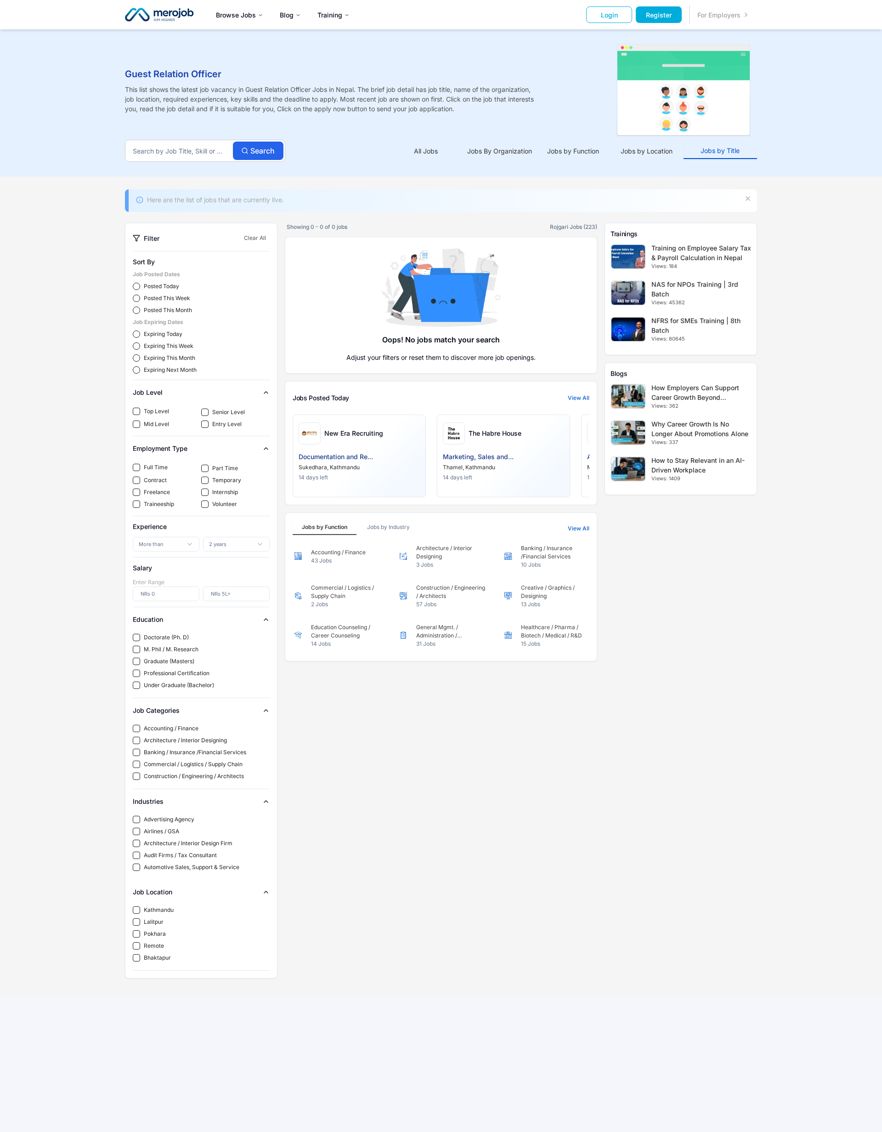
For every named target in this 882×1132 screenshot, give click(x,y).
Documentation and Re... (336, 457)
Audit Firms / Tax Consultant (180, 855)
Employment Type (160, 448)
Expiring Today (163, 333)
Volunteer (224, 504)
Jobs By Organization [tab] (499, 151)
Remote (154, 945)
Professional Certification (176, 673)
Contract (155, 480)
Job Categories (156, 710)
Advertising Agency (169, 819)
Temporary (226, 480)
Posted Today (161, 286)
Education (148, 619)
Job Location (152, 892)
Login (609, 15)
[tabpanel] (441, 596)
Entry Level (227, 424)
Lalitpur (154, 921)
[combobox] (166, 544)
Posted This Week (167, 298)
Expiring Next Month (170, 369)
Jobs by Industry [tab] (388, 526)
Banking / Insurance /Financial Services (195, 752)
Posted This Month (168, 310)
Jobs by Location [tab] (647, 151)
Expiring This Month (169, 357)
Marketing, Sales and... (478, 457)
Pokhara (155, 933)
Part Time (225, 468)
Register (659, 15)
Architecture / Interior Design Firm (188, 843)
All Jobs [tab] (426, 151)
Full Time (156, 467)
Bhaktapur (157, 957)
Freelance (157, 492)
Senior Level (228, 412)
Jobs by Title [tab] (720, 150)
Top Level (156, 411)
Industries (148, 801)
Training (329, 15)
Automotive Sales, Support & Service (191, 867)
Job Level (148, 392)
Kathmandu (159, 909)
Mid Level (156, 424)
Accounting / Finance (171, 728)
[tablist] (573, 151)
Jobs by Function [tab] (573, 151)
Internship (225, 492)
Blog (287, 15)
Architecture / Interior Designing (185, 740)
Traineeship (159, 504)
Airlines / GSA (161, 831)
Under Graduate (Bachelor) (179, 685)
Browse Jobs (236, 15)
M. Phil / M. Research (171, 649)
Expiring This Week (168, 345)
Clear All (255, 237)
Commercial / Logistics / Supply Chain (193, 764)
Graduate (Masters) (169, 661)
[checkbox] (136, 411)
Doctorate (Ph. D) (166, 637)
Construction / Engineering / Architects (194, 776)
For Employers (719, 15)
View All (578, 397)
